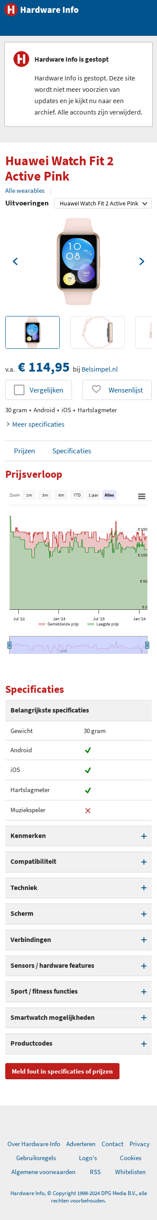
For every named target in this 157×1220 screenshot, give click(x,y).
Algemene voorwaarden (43, 1172)
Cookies (130, 1158)
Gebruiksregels (36, 1158)
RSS (95, 1172)
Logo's (88, 1158)
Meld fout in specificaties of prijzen (62, 1071)
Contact (112, 1144)
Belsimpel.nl (100, 369)
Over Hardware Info (33, 1144)
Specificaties (71, 450)
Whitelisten (130, 1172)
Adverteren (81, 1144)
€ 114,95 (44, 366)
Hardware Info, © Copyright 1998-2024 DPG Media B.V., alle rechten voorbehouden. (78, 1196)
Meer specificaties (38, 424)
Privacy (140, 1144)
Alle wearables (24, 190)
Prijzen (24, 450)
